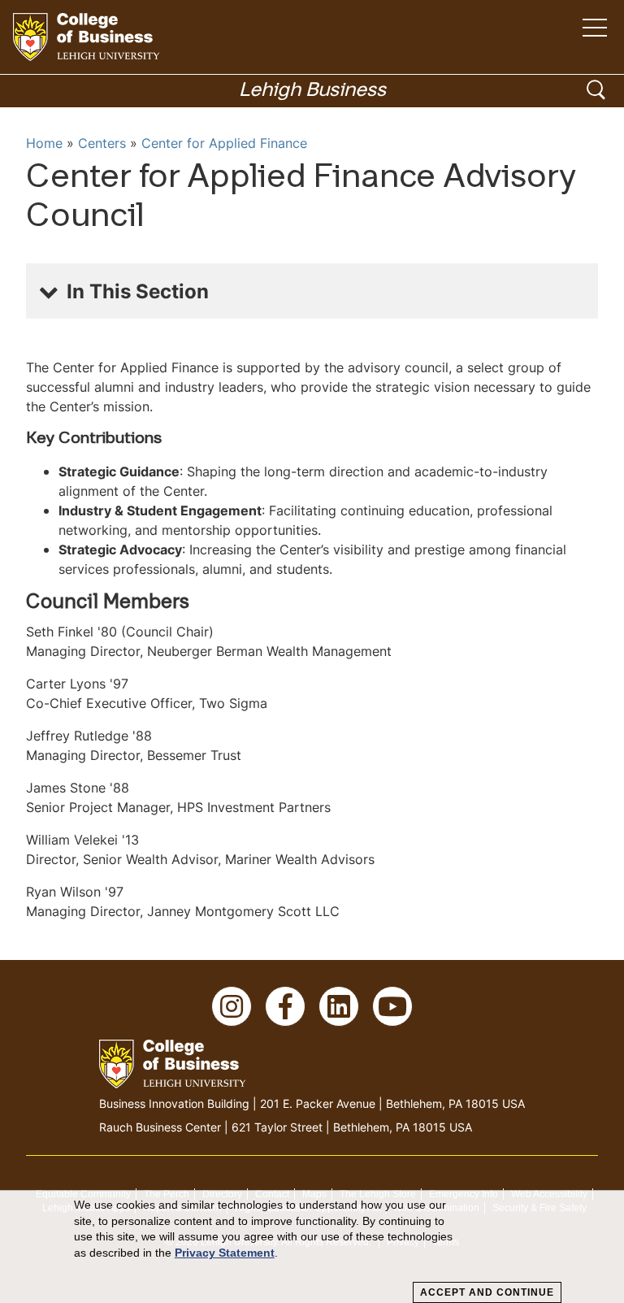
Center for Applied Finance (224, 143)
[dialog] (312, 1247)
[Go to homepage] (86, 37)
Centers (102, 143)
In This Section (138, 291)
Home (44, 143)
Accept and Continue (487, 1292)
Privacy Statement (225, 1252)
